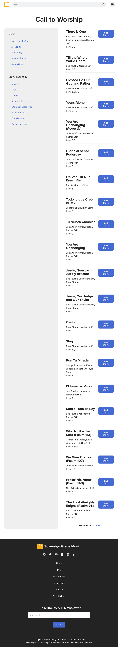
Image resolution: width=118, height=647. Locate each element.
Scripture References (22, 101)
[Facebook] (44, 554)
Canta (70, 322)
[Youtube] (56, 554)
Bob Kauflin (59, 576)
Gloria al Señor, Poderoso (78, 152)
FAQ (59, 569)
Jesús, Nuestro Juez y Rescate (77, 272)
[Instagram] (62, 554)
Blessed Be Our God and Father (78, 81)
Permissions (59, 582)
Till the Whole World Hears (76, 59)
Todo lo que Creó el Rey (79, 201)
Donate (59, 589)
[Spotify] (68, 554)
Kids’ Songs (17, 52)
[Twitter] (50, 554)
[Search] (103, 4)
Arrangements (19, 112)
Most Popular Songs (21, 41)
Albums (15, 83)
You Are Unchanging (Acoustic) (75, 125)
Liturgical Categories (22, 106)
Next (98, 525)
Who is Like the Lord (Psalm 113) (78, 433)
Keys (14, 89)
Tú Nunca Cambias (80, 221)
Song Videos (17, 63)
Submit (59, 624)
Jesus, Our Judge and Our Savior (79, 298)
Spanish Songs (19, 58)
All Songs (16, 46)
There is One (76, 31)
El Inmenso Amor (79, 386)
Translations (18, 118)
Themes (16, 95)
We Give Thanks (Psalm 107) (78, 459)
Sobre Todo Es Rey (80, 408)
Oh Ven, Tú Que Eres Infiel (78, 178)
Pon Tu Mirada (77, 360)
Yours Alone (75, 102)
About (59, 563)
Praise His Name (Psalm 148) (79, 481)
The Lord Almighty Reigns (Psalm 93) (80, 504)
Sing (69, 341)
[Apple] (73, 554)
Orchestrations (19, 124)
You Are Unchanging (75, 246)
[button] (112, 4)
